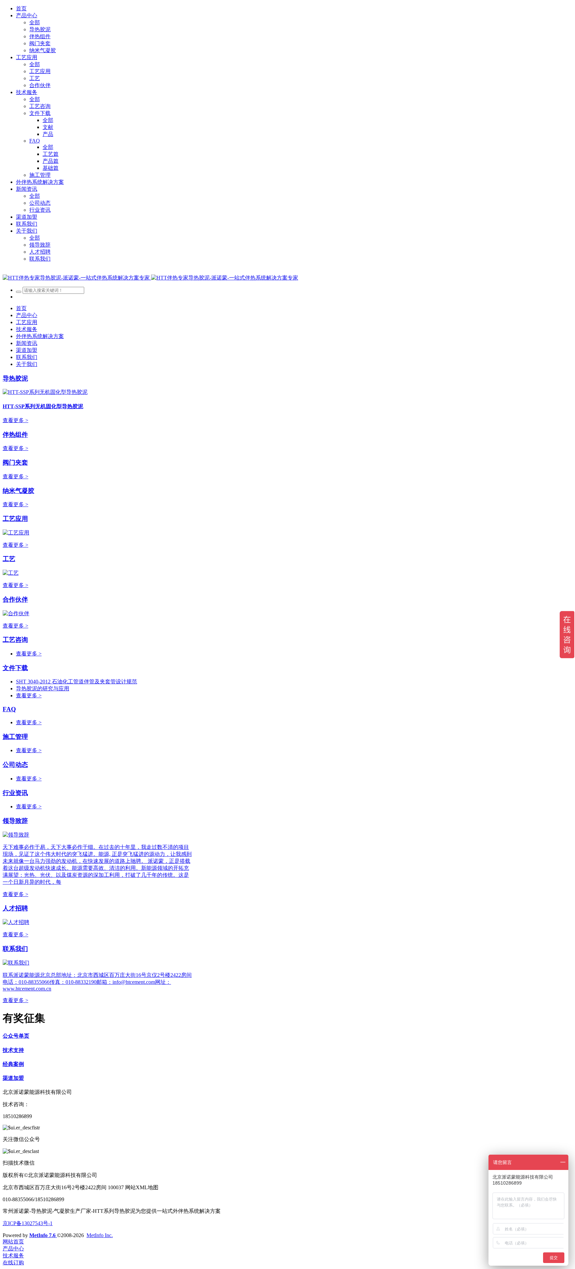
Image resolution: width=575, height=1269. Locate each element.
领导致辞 (15, 820)
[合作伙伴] (16, 613)
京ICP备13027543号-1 (28, 1223)
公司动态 (15, 764)
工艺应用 (15, 518)
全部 (34, 22)
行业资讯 (15, 792)
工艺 (9, 558)
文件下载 (15, 667)
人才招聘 (15, 908)
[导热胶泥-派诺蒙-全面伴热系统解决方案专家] (150, 278)
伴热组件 (15, 434)
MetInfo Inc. (100, 1235)
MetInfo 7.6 (42, 1235)
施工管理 (15, 736)
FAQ (9, 709)
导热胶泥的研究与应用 (42, 688)
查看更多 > (15, 420)
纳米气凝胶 (18, 490)
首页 (21, 8)
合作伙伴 (15, 599)
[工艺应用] (16, 532)
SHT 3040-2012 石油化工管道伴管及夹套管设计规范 (76, 681)
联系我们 (15, 948)
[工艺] (11, 573)
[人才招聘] (16, 922)
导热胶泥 (15, 378)
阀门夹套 (15, 462)
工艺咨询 (15, 639)
